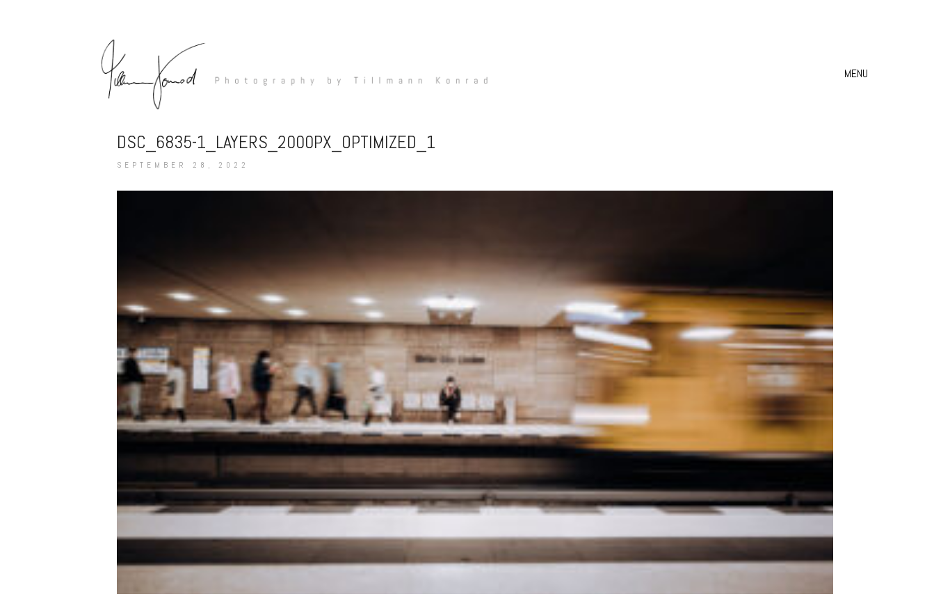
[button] (857, 73)
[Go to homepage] (287, 73)
